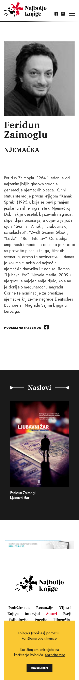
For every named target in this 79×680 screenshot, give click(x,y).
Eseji (67, 613)
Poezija (41, 620)
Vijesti (65, 607)
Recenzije (44, 607)
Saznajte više (55, 655)
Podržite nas (19, 607)
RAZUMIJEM (39, 668)
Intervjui (32, 613)
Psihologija (19, 620)
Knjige (13, 613)
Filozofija (61, 620)
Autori (51, 613)
